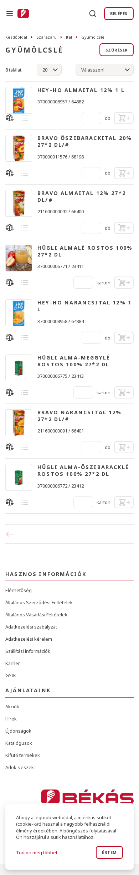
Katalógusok (18, 743)
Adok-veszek (19, 767)
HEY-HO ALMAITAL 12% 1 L (81, 90)
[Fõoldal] (23, 13)
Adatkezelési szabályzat (31, 627)
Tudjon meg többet (36, 852)
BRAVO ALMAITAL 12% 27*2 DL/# (81, 196)
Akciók (12, 706)
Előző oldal (12, 534)
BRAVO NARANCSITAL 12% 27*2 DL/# (79, 415)
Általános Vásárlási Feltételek (36, 614)
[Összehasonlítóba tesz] (9, 118)
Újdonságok (18, 731)
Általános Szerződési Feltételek (39, 602)
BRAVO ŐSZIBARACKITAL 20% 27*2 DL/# (84, 141)
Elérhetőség (18, 590)
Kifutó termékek (22, 755)
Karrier (12, 663)
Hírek (11, 718)
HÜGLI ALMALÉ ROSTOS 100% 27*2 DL (85, 251)
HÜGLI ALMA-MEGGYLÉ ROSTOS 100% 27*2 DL (73, 361)
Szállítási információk (27, 651)
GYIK (10, 675)
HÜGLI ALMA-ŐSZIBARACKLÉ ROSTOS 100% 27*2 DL (83, 470)
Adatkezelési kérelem (28, 639)
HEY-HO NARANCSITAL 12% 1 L (84, 306)
